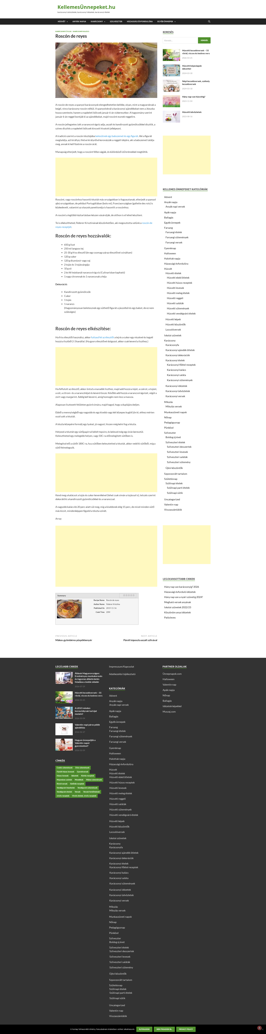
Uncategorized (172, 499)
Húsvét (61, 21)
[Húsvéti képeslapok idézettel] (171, 66)
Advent (168, 196)
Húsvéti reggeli (175, 298)
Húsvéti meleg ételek (178, 292)
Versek (77, 792)
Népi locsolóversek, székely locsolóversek (196, 82)
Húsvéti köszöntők (176, 324)
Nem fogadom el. (164, 1029)
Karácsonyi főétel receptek (181, 364)
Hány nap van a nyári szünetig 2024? (183, 597)
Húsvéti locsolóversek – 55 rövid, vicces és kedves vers (196, 52)
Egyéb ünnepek (165, 21)
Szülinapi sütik (175, 492)
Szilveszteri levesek (177, 451)
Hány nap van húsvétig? (193, 96)
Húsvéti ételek (173, 273)
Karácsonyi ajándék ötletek (180, 350)
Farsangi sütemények (177, 237)
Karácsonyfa (172, 344)
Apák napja (170, 212)
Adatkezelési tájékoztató (122, 674)
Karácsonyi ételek (63, 31)
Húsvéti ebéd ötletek (178, 277)
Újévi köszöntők (174, 467)
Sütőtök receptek (77, 784)
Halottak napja (172, 258)
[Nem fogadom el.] (262, 1029)
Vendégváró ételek (64, 792)
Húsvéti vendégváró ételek (181, 313)
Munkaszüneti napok (175, 412)
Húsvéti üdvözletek (192, 112)
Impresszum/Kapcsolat (121, 666)
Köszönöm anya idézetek (177, 612)
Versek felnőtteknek (91, 792)
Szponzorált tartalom (175, 473)
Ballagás (168, 217)
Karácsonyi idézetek (176, 385)
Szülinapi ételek (174, 483)
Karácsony (97, 21)
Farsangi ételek (174, 232)
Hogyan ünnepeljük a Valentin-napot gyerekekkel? (85, 743)
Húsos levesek (62, 776)
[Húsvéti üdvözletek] (171, 112)
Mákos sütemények (94, 780)
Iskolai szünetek (172, 335)
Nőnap (168, 417)
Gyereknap (170, 248)
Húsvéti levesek (175, 287)
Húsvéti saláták (175, 303)
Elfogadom (144, 1029)
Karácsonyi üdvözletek (178, 391)
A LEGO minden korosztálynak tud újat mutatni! (86, 711)
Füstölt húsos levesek (65, 772)
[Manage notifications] (259, 1028)
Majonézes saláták (64, 780)
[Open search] (209, 21)
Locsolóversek (173, 329)
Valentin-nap (171, 504)
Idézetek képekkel (172, 706)
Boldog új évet (173, 437)
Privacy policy (186, 1029)
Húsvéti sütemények (178, 308)
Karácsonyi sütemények (180, 380)
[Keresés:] (187, 40)
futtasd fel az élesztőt (102, 337)
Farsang (168, 227)
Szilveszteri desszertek (179, 446)
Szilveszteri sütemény (178, 462)
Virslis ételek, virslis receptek (84, 796)
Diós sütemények (82, 768)
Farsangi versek (174, 242)
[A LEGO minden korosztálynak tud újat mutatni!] (64, 708)
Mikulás (168, 401)
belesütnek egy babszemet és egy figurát (116, 136)
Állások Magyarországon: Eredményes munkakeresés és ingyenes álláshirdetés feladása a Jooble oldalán (88, 677)
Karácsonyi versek (175, 396)
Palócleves (170, 617)
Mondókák (79, 780)
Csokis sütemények (64, 768)
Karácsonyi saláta (176, 374)
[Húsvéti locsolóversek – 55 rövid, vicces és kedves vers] (171, 50)
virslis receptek (63, 796)
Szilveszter (116, 21)
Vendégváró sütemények (87, 788)
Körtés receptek (87, 776)
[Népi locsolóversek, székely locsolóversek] (171, 81)
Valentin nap (169, 684)
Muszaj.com (169, 711)
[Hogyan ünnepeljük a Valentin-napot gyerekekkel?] (64, 740)
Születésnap (170, 478)
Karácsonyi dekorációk (178, 355)
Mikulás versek (174, 406)
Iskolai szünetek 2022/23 (177, 607)
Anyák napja (79, 21)
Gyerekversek (82, 772)
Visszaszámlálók (173, 509)
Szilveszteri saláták (177, 456)
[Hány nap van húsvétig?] (171, 97)
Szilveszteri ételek (175, 442)
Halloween (170, 253)
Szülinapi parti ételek (178, 487)
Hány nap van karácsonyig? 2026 (181, 586)
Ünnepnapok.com (172, 673)
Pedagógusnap (172, 422)
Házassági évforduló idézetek (180, 591)
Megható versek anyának (177, 602)
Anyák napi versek (175, 206)
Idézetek (74, 776)
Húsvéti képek (173, 319)
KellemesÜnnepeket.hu (86, 7)
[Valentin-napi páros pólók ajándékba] (64, 725)
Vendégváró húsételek (66, 788)
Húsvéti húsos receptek (179, 282)
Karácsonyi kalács (81, 31)
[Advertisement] (106, 177)
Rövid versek (62, 784)
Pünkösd (168, 427)
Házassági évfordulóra (140, 21)
